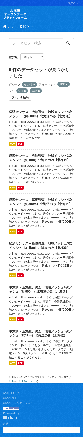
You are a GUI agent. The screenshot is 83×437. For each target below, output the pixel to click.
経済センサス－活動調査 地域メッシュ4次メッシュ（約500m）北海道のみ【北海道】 (40, 113)
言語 (6, 424)
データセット (22, 26)
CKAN (10, 417)
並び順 (13, 57)
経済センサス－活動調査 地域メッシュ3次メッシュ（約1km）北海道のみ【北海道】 (40, 157)
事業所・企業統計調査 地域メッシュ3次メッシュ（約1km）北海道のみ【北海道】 (40, 333)
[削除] (34, 84)
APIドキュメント (28, 381)
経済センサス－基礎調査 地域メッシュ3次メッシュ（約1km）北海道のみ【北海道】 (40, 245)
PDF (20, 143)
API (11, 381)
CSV (12, 143)
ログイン (72, 3)
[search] (68, 42)
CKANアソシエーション (18, 403)
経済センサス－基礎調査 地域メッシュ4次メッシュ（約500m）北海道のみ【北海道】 (40, 201)
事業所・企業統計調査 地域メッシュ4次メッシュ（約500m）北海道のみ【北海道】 (40, 289)
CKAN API (9, 398)
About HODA (11, 393)
